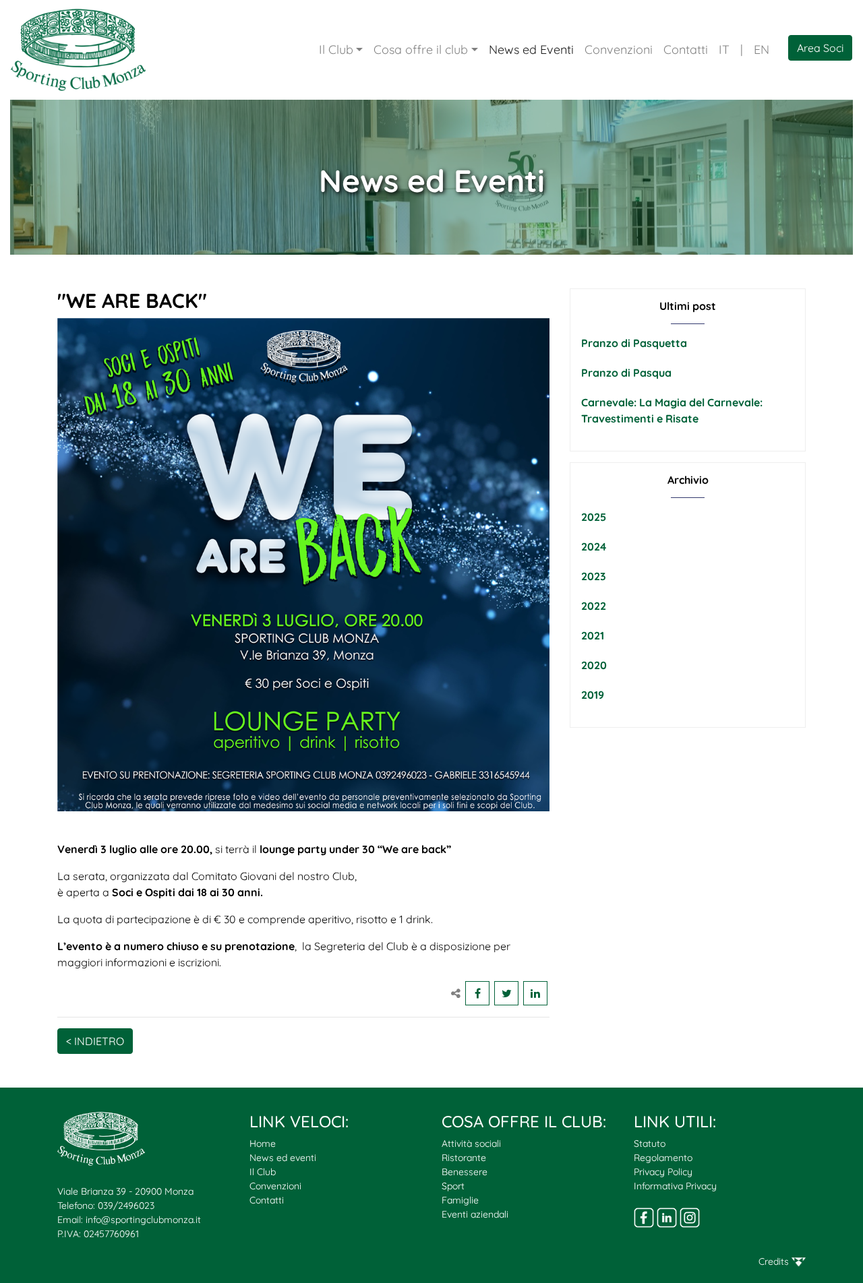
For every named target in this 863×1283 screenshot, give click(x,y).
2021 (592, 635)
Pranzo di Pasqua (626, 372)
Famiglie (460, 1200)
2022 (593, 606)
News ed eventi (282, 1158)
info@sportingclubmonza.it (143, 1220)
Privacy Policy (663, 1172)
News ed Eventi (531, 49)
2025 (593, 517)
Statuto (649, 1143)
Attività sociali (471, 1143)
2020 (594, 665)
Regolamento (663, 1158)
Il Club (336, 49)
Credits (775, 1261)
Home (262, 1143)
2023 (593, 576)
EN (761, 49)
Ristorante (464, 1158)
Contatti (685, 49)
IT (724, 49)
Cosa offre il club (421, 49)
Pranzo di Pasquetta (634, 343)
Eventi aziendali (475, 1214)
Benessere (464, 1172)
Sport (453, 1186)
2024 (593, 546)
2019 (592, 694)
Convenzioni (619, 49)
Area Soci (820, 48)
